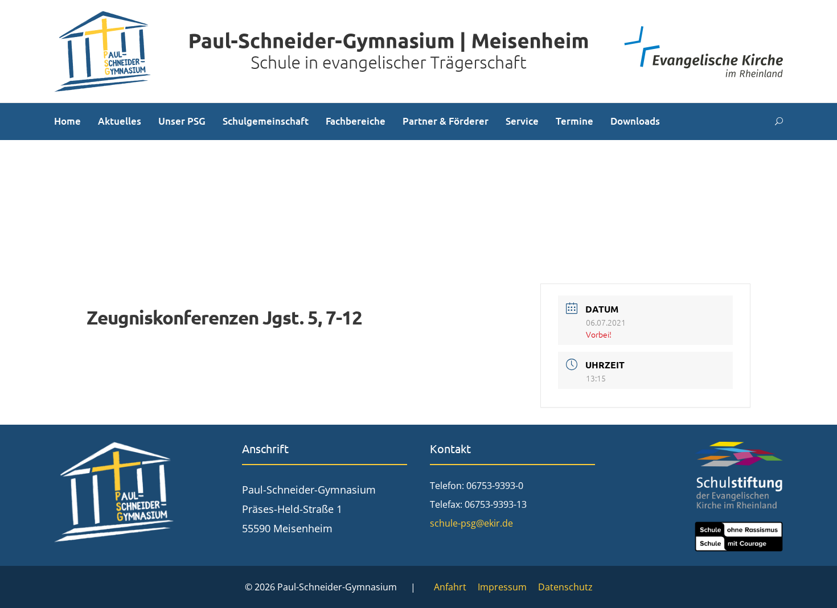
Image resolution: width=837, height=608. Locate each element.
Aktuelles (119, 121)
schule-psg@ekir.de (471, 523)
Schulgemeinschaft (266, 121)
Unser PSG (182, 121)
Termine (574, 121)
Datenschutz (565, 587)
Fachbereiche (355, 121)
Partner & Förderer (446, 121)
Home (67, 121)
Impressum (502, 587)
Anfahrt (450, 587)
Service (522, 121)
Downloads (635, 121)
